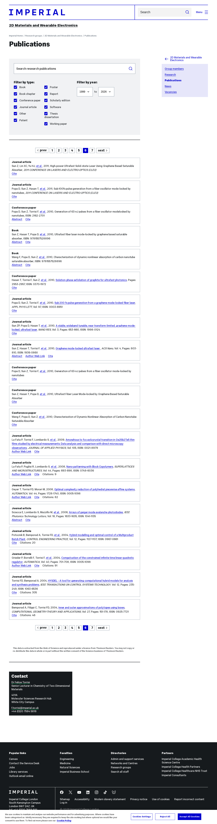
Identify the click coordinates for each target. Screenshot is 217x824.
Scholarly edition (60, 100)
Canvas (13, 759)
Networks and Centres (124, 763)
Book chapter (27, 94)
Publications (91, 35)
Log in (63, 802)
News (168, 86)
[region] (108, 817)
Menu (199, 12)
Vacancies (171, 92)
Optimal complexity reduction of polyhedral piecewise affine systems (94, 489)
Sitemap (65, 799)
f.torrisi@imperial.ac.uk (25, 708)
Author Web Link (35, 356)
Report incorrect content (189, 799)
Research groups (33, 35)
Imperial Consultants (174, 775)
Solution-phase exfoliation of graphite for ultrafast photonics (91, 280)
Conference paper (30, 100)
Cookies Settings (142, 816)
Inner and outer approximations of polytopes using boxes (91, 607)
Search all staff (120, 771)
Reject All (165, 816)
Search (130, 68)
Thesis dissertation (51, 115)
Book (22, 87)
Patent (23, 120)
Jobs (12, 767)
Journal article (28, 107)
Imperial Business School (74, 771)
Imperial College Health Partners (181, 766)
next (101, 150)
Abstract (17, 219)
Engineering (67, 759)
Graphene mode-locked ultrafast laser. (78, 348)
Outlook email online (21, 776)
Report (54, 94)
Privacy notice (138, 799)
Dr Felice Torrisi (20, 682)
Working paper (58, 124)
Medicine (65, 763)
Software (55, 107)
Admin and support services (127, 759)
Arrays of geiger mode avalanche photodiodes (96, 512)
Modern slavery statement (110, 799)
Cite (14, 173)
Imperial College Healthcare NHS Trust (184, 771)
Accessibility (82, 799)
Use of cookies (161, 799)
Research (170, 74)
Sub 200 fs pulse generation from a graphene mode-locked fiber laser (94, 302)
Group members (174, 68)
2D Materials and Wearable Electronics (43, 25)
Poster (54, 87)
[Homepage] (72, 12)
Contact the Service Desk (24, 763)
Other (22, 113)
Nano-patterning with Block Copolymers (89, 466)
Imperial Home (16, 35)
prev (43, 150)
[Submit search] (187, 12)
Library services (18, 771)
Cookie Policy (64, 820)
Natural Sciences (70, 767)
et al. (39, 166)
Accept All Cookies (190, 816)
